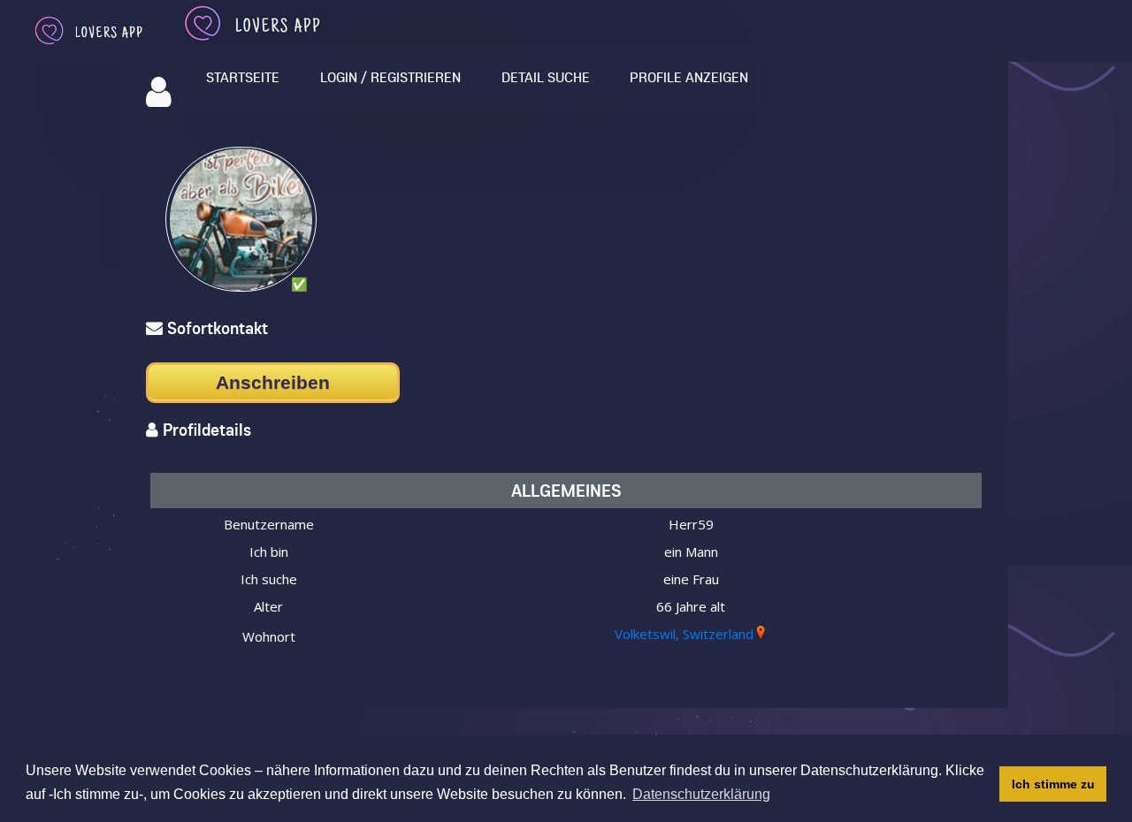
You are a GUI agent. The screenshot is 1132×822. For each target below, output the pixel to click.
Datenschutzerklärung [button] (701, 794)
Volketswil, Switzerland (684, 634)
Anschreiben (273, 382)
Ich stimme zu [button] (1053, 784)
